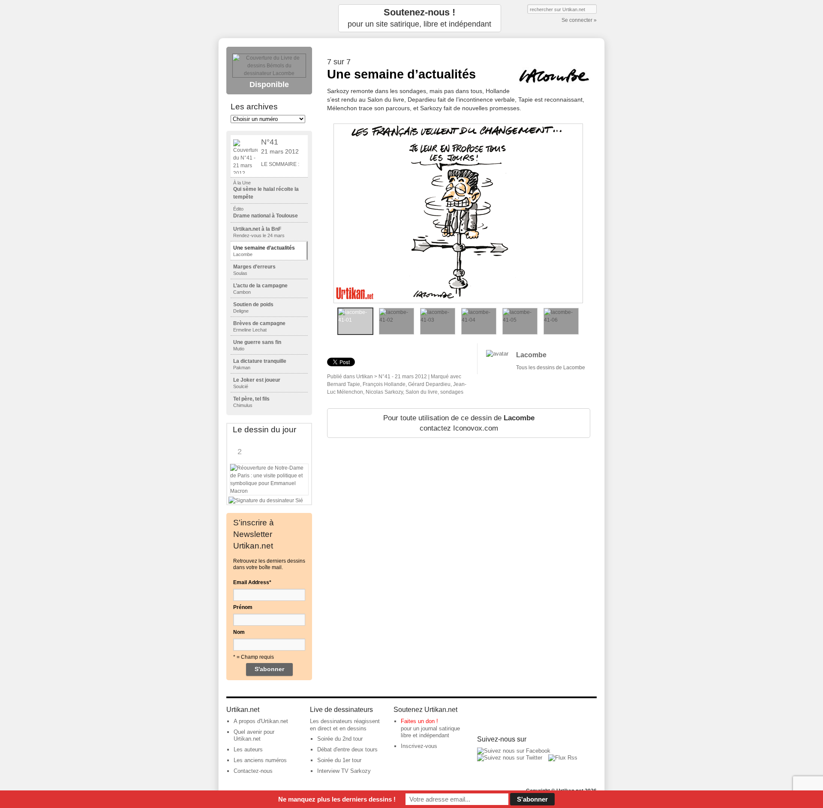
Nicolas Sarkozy (384, 392)
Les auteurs (248, 749)
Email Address (252, 582)
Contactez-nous (253, 771)
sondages (451, 392)
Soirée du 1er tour (339, 760)
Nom (239, 632)
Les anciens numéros (260, 760)
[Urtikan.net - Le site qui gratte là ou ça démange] (269, 18)
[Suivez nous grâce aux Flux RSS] (562, 757)
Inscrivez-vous (419, 746)
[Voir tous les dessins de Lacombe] (497, 353)
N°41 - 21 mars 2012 (402, 377)
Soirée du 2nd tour (340, 739)
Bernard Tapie (343, 384)
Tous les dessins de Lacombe (550, 368)
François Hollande (384, 384)
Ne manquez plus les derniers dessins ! (337, 799)
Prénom (242, 607)
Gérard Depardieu (429, 384)
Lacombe (531, 355)
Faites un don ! (419, 721)
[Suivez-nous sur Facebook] (513, 751)
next (589, 213)
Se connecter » (579, 20)
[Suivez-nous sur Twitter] (509, 757)
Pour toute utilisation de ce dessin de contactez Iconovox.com (459, 423)
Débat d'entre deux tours (347, 749)
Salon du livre (421, 392)
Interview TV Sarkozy (344, 771)
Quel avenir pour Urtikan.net (254, 735)
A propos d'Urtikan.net (261, 721)
